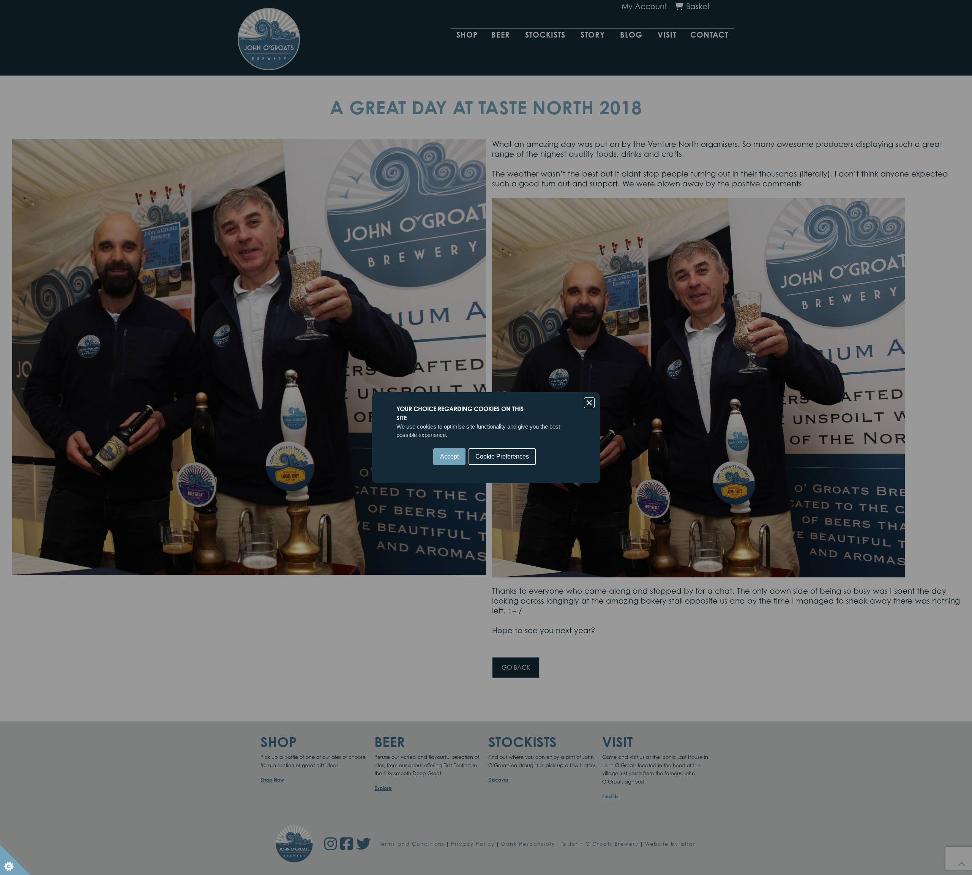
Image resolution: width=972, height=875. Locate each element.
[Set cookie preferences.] (15, 860)
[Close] (589, 402)
